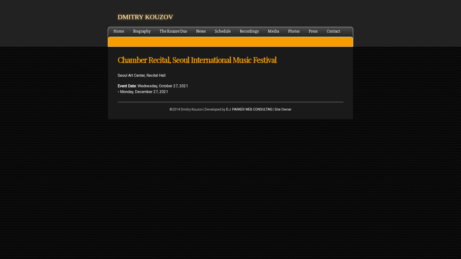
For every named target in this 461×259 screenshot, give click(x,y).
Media (273, 31)
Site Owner (283, 109)
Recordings (249, 31)
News (201, 31)
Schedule (223, 31)
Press (313, 31)
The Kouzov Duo (173, 31)
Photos (294, 31)
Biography (142, 31)
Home (119, 31)
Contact (333, 31)
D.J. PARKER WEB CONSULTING (249, 109)
